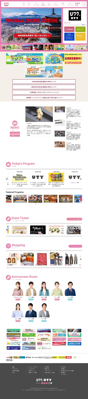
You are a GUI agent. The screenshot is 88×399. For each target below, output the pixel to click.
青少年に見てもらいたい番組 (67, 370)
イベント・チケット (33, 367)
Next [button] (80, 179)
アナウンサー (15, 369)
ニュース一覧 (15, 132)
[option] (16, 179)
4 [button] (37, 204)
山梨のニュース (32, 370)
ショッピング (70, 5)
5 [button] (38, 204)
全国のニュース (14, 135)
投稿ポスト (80, 37)
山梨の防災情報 (15, 370)
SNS (13, 372)
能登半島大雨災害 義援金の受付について (44, 87)
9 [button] (44, 204)
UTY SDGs (63, 367)
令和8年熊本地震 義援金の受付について (44, 82)
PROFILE (18, 299)
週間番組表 (70, 29)
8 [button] (42, 204)
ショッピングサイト (75, 246)
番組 (13, 367)
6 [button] (40, 204)
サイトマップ (48, 370)
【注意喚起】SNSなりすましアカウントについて (44, 92)
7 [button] (41, 204)
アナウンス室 (36, 5)
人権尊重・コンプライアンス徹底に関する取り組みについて (44, 98)
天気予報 (47, 367)
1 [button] (33, 204)
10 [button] (45, 204)
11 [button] (46, 204)
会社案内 (63, 369)
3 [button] (35, 204)
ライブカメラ (56, 5)
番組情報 (43, 5)
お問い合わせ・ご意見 (49, 372)
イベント (63, 5)
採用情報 (63, 372)
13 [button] (49, 204)
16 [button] (53, 204)
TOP (24, 5)
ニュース (29, 5)
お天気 (48, 5)
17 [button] (55, 204)
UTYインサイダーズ (69, 36)
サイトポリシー (64, 374)
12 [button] (48, 204)
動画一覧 (47, 369)
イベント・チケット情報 (74, 219)
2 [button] (34, 204)
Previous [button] (6, 179)
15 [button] (52, 204)
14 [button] (51, 204)
